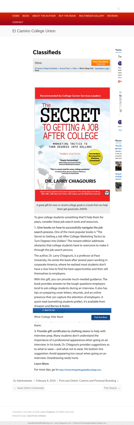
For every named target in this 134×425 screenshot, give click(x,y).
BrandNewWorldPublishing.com (40, 423)
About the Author (44, 16)
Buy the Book (67, 16)
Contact (17, 22)
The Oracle (112, 388)
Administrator (24, 380)
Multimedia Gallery (91, 16)
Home (15, 16)
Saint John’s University (29, 388)
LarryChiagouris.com (62, 423)
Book (26, 16)
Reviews (112, 16)
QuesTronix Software (36, 416)
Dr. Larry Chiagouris (46, 412)
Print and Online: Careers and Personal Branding (87, 380)
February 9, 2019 (46, 380)
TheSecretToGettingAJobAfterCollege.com (89, 423)
